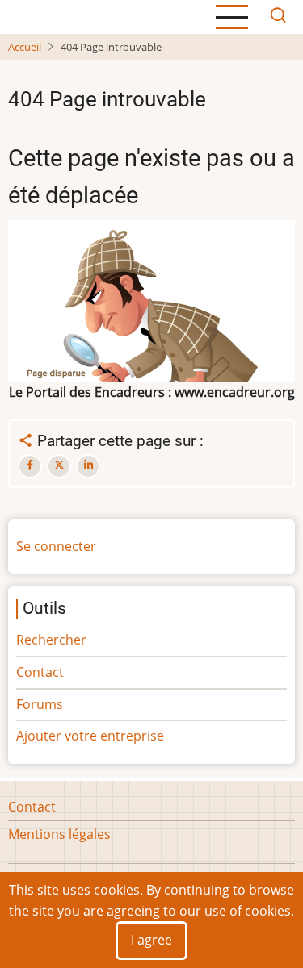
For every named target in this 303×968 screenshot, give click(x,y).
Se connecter (56, 546)
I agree (151, 940)
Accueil (24, 47)
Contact (40, 672)
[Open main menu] (232, 17)
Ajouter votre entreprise (90, 736)
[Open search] (278, 17)
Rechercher (51, 640)
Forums (39, 704)
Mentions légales (59, 834)
